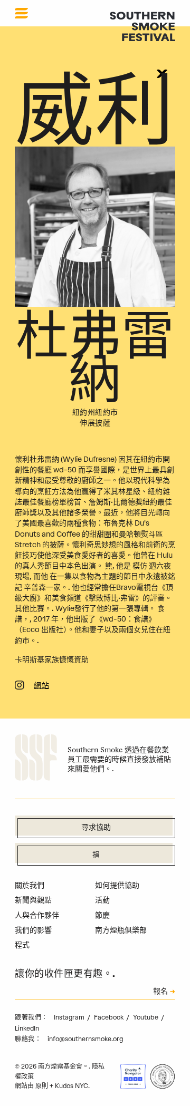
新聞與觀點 (33, 900)
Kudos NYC (71, 1086)
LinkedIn (27, 1028)
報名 (160, 992)
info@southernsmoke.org (85, 1039)
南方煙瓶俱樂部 (121, 930)
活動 (102, 900)
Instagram (70, 1017)
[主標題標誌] (142, 26)
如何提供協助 (117, 885)
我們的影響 (33, 930)
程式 (22, 944)
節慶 (102, 915)
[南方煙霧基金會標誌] (36, 759)
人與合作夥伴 (37, 915)
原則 (41, 1086)
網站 (41, 686)
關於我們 (29, 885)
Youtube (146, 1017)
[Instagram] (19, 686)
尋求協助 (96, 828)
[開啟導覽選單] (21, 13)
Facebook (109, 1017)
